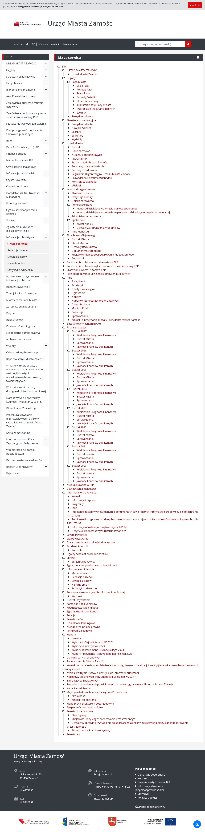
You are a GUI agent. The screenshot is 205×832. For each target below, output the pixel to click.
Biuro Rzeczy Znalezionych (22, 408)
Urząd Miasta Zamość (85, 74)
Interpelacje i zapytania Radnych (96, 108)
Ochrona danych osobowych (23, 352)
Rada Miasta (79, 82)
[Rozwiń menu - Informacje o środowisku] (46, 173)
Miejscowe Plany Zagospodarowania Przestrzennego (103, 719)
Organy (71, 78)
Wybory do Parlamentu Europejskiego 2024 (98, 650)
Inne (69, 277)
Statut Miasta (80, 243)
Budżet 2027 (79, 331)
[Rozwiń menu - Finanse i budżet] (46, 153)
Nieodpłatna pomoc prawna (23, 333)
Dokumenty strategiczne (86, 250)
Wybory (11, 346)
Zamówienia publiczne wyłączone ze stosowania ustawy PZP (26, 115)
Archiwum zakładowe (18, 339)
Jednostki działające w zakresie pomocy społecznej (107, 208)
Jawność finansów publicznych (95, 346)
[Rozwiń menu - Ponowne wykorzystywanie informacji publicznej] (46, 278)
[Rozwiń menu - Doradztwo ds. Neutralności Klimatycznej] (46, 195)
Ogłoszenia (78, 293)
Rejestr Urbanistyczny (19, 467)
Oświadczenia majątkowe (21, 167)
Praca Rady (83, 93)
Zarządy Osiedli (86, 97)
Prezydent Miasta (82, 116)
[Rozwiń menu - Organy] (46, 70)
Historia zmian (16, 263)
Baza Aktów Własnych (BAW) (23, 147)
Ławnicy (81, 112)
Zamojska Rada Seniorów (21, 293)
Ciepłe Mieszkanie (17, 186)
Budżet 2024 (79, 389)
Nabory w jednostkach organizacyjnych (95, 300)
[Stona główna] (27, 44)
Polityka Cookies (147, 797)
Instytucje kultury (82, 197)
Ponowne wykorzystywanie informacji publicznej (96, 592)
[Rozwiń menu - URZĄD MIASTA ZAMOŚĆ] (46, 63)
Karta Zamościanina (18, 433)
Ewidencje (77, 312)
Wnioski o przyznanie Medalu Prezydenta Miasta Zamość (106, 320)
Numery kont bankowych (87, 155)
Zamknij (195, 5)
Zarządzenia (79, 281)
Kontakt (142, 778)
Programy (78, 504)
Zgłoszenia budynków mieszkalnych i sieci (19, 229)
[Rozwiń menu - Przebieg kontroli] (46, 203)
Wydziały (77, 139)
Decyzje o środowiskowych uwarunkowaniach (99, 531)
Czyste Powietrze (16, 180)
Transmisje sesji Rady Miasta (94, 105)
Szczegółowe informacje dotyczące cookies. (39, 6)
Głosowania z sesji (87, 101)
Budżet (76, 147)
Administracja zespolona (86, 216)
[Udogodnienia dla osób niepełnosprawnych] (197, 824)
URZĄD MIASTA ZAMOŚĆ (82, 70)
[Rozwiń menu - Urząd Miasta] (46, 83)
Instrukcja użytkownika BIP (154, 782)
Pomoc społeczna (82, 204)
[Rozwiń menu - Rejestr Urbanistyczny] (46, 467)
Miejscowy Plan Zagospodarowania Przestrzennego (103, 254)
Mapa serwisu (70, 44)
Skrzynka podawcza (83, 561)
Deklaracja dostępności (151, 774)
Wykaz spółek (85, 224)
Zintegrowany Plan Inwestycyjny (91, 730)
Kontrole (77, 550)
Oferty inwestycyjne (83, 289)
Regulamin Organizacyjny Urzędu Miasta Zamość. (101, 174)
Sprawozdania (80, 316)
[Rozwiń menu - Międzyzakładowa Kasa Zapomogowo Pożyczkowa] (46, 441)
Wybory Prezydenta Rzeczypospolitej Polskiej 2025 (102, 653)
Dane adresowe (81, 151)
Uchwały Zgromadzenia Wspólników (98, 227)
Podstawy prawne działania (88, 166)
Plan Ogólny (79, 715)
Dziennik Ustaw (81, 304)
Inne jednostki (80, 231)
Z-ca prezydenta (81, 128)
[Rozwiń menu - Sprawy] (46, 220)
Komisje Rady (84, 89)
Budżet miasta (85, 435)
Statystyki (143, 794)
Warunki (77, 596)
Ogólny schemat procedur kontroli (21, 212)
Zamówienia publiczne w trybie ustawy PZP (24, 104)
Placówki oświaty (82, 193)
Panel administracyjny (152, 806)
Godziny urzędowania (84, 170)
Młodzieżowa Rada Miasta (21, 300)
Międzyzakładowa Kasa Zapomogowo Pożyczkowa (22, 441)
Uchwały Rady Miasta (84, 247)
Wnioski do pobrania (84, 700)
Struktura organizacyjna (81, 120)
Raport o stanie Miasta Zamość (25, 359)
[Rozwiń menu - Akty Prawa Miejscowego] (46, 96)
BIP (33, 44)
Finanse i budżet (76, 327)
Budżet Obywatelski (18, 287)
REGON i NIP (79, 158)
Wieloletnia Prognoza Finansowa (96, 335)
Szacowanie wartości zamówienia (26, 123)
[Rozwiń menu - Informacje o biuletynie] (46, 237)
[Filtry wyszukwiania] (138, 44)
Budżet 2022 (79, 427)
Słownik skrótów (17, 257)
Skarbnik (77, 132)
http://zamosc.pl (103, 798)
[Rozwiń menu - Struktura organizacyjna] (46, 76)
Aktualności (79, 696)
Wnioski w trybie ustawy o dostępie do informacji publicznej (26, 389)
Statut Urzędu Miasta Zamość (89, 162)
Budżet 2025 (79, 369)
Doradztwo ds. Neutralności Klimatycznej (23, 195)
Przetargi (77, 285)
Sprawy (71, 558)
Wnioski (76, 496)
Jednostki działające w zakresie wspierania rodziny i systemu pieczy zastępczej (123, 212)
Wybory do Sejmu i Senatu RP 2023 (92, 642)
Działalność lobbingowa (20, 326)
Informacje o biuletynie (49, 44)
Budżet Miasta (80, 239)
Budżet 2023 (79, 408)
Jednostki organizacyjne (81, 189)
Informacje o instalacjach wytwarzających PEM (99, 527)
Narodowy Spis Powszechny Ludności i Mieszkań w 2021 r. (24, 399)
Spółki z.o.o (78, 220)
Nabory (76, 297)
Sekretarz (77, 135)
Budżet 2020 (79, 465)
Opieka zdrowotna (83, 201)
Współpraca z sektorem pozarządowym (20, 451)
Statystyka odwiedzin (20, 270)
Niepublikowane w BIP (19, 160)
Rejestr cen (13, 473)
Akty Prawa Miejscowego (81, 235)
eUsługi (76, 185)
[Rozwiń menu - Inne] (46, 140)
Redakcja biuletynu (19, 250)
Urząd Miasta (75, 143)
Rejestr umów (14, 319)
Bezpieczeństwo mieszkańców (24, 460)
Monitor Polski (80, 308)
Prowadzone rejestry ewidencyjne (92, 178)
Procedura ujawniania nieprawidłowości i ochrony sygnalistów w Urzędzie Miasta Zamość (24, 420)
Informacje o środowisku (81, 492)
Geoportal (78, 258)
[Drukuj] (198, 57)
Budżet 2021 (79, 446)
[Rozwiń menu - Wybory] (46, 346)
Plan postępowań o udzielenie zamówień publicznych (24, 132)
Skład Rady (83, 85)
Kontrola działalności (84, 181)
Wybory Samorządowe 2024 (88, 646)
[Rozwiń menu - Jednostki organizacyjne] (46, 90)
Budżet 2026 (79, 350)
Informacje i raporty (84, 500)
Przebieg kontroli (77, 546)
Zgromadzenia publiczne (21, 306)
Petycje (10, 313)
